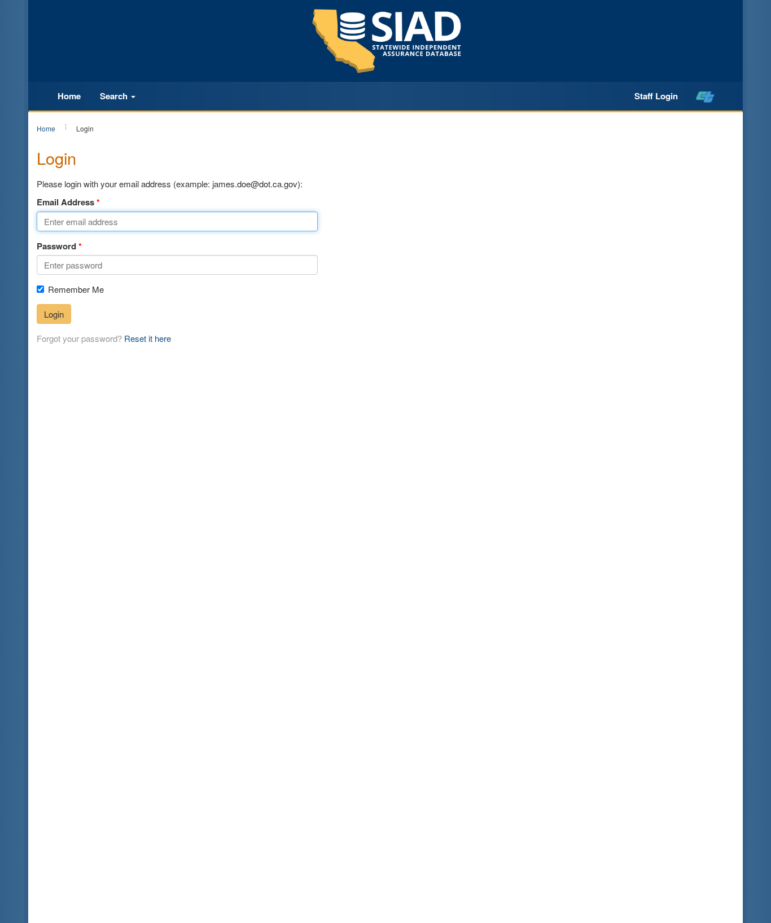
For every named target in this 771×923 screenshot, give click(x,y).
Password (56, 246)
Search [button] (115, 96)
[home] (705, 96)
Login (54, 314)
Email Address (65, 202)
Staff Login (656, 96)
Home (69, 96)
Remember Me (76, 289)
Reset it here (147, 338)
